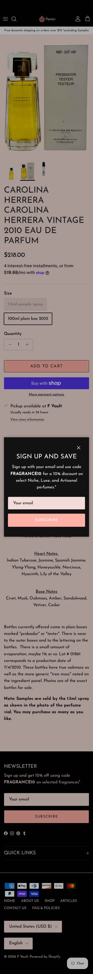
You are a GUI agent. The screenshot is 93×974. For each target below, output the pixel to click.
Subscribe (46, 520)
